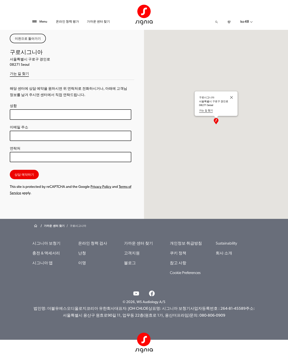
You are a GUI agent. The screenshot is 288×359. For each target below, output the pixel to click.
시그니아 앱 (42, 263)
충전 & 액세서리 (46, 253)
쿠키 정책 (178, 253)
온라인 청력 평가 (67, 21)
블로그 (130, 263)
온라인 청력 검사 (92, 244)
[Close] (231, 97)
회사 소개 (224, 253)
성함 (13, 106)
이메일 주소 (19, 127)
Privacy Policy (101, 187)
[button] (216, 121)
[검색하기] (216, 22)
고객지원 (132, 253)
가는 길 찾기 (19, 74)
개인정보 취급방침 (186, 244)
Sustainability (226, 244)
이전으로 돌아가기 (28, 38)
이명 (82, 263)
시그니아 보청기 (46, 244)
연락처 (15, 149)
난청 (82, 253)
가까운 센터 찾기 (98, 21)
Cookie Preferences (185, 273)
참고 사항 (178, 263)
